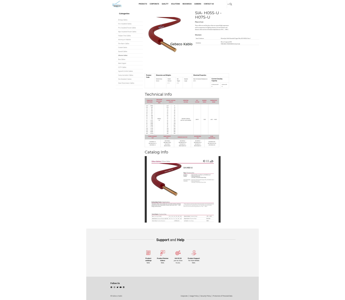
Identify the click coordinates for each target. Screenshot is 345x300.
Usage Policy (194, 296)
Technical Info (149, 71)
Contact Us (209, 4)
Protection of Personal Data (222, 296)
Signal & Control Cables (125, 71)
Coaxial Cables (123, 47)
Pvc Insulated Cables (125, 24)
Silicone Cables (123, 55)
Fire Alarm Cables (124, 43)
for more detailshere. (194, 260)
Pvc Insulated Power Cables (127, 28)
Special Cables (123, 51)
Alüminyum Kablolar (125, 39)
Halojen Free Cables (124, 35)
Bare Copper (122, 63)
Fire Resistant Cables (125, 79)
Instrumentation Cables (126, 75)
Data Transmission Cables (126, 83)
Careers (197, 4)
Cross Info (148, 69)
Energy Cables (123, 20)
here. (148, 260)
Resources (187, 4)
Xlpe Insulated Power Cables (127, 32)
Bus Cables (122, 59)
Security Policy (205, 296)
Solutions (175, 4)
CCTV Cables (122, 67)
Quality (165, 4)
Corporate (154, 4)
